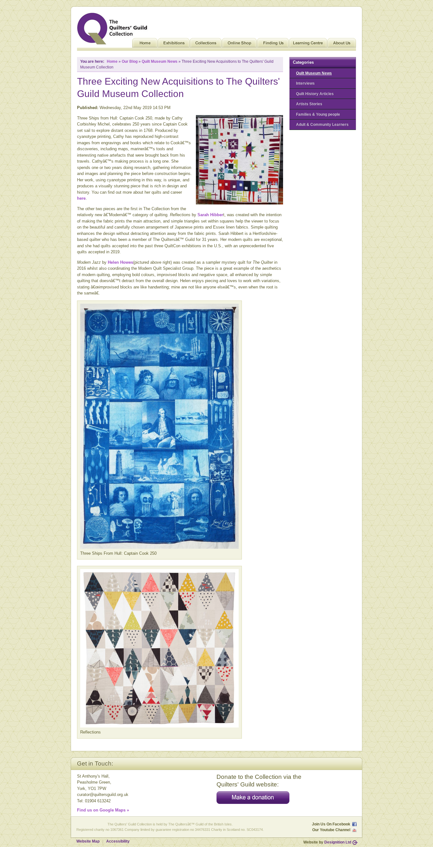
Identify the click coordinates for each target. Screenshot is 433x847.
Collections (206, 44)
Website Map (88, 841)
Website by (327, 842)
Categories (303, 62)
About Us (341, 44)
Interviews (305, 83)
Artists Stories (309, 104)
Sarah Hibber (209, 214)
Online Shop (239, 44)
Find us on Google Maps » (103, 810)
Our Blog (130, 61)
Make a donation (253, 797)
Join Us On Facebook (331, 824)
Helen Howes (120, 262)
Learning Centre (308, 44)
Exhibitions (174, 44)
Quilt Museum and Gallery (114, 28)
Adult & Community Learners (322, 124)
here (81, 198)
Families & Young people (318, 114)
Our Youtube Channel (331, 830)
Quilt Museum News (314, 73)
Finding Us (273, 44)
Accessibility (118, 841)
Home (145, 44)
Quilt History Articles (315, 94)
